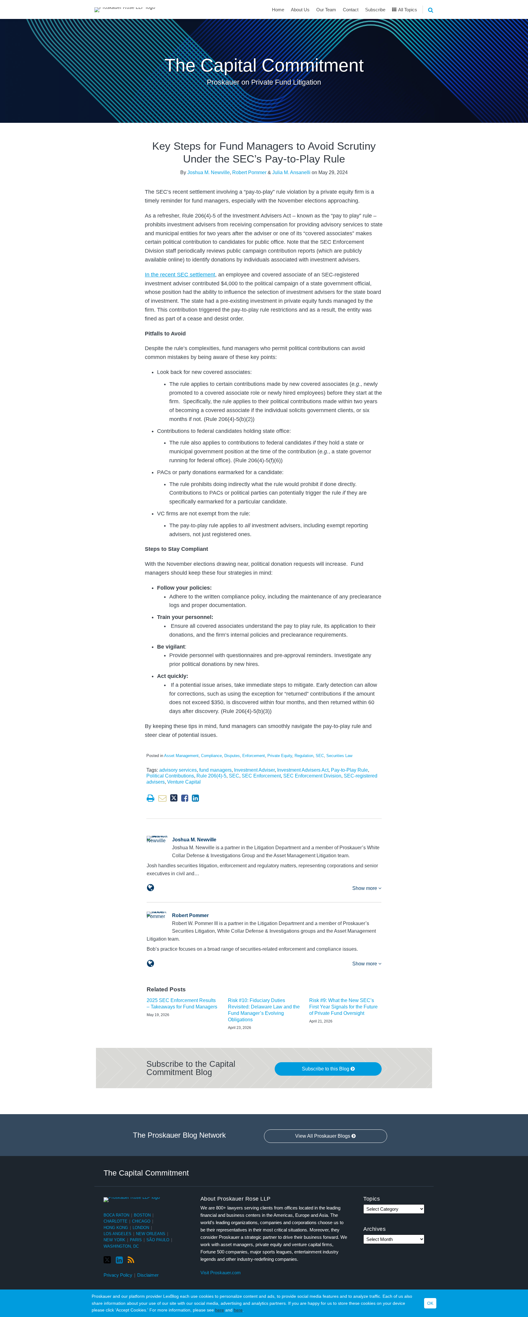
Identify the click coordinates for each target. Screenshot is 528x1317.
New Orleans (150, 1233)
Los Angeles (117, 1233)
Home (278, 9)
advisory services (178, 770)
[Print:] (150, 798)
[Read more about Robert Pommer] (150, 963)
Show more (365, 888)
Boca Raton (116, 1215)
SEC (320, 755)
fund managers (215, 770)
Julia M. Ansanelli (291, 172)
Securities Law (339, 755)
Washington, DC (121, 1246)
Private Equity (279, 755)
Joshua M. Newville (208, 172)
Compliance (211, 755)
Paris (136, 1240)
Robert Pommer (249, 172)
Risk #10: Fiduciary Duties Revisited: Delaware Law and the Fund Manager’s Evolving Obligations (264, 1010)
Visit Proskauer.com (220, 1272)
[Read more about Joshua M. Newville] (150, 887)
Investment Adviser (254, 770)
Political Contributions (170, 775)
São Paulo (157, 1240)
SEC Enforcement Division (312, 775)
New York (114, 1240)
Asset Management (181, 755)
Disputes (232, 755)
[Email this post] (162, 798)
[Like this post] (184, 798)
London (141, 1227)
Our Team (326, 9)
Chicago (141, 1221)
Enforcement (253, 755)
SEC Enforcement (261, 775)
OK (430, 1303)
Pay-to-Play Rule (349, 770)
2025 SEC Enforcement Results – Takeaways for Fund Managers (182, 1003)
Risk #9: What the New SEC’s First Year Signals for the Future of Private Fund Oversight (343, 1007)
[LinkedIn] (119, 1260)
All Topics (407, 9)
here (219, 1310)
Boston (142, 1215)
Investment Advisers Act (302, 770)
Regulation (304, 755)
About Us (300, 9)
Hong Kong (116, 1227)
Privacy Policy (118, 1275)
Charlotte (115, 1221)
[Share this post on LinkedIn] (195, 798)
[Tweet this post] (174, 798)
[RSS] (131, 1260)
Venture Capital (184, 782)
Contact (350, 9)
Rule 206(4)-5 (211, 775)
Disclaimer (148, 1275)
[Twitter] (107, 1260)
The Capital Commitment (264, 65)
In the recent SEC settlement (180, 275)
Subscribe (375, 9)
